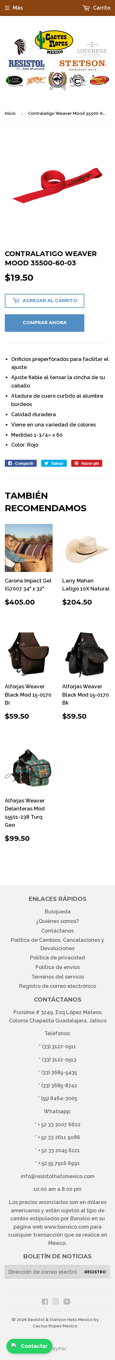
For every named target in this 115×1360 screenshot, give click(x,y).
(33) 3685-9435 (59, 1072)
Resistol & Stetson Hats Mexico (60, 1319)
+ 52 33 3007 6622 (59, 1125)
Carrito (101, 8)
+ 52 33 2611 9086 (59, 1137)
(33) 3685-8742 (59, 1086)
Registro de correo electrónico (57, 986)
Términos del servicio (57, 977)
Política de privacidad (57, 958)
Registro (95, 1272)
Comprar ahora (45, 322)
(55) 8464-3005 (59, 1098)
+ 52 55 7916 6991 (59, 1163)
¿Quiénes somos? (57, 921)
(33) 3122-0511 (59, 1046)
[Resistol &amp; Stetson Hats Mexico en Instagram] (56, 1302)
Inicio (10, 113)
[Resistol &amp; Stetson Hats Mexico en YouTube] (67, 1302)
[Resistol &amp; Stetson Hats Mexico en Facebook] (45, 1302)
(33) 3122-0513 (59, 1060)
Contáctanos (57, 931)
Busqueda (58, 912)
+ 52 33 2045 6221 (59, 1150)
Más (18, 8)
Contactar (34, 1346)
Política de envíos (57, 967)
